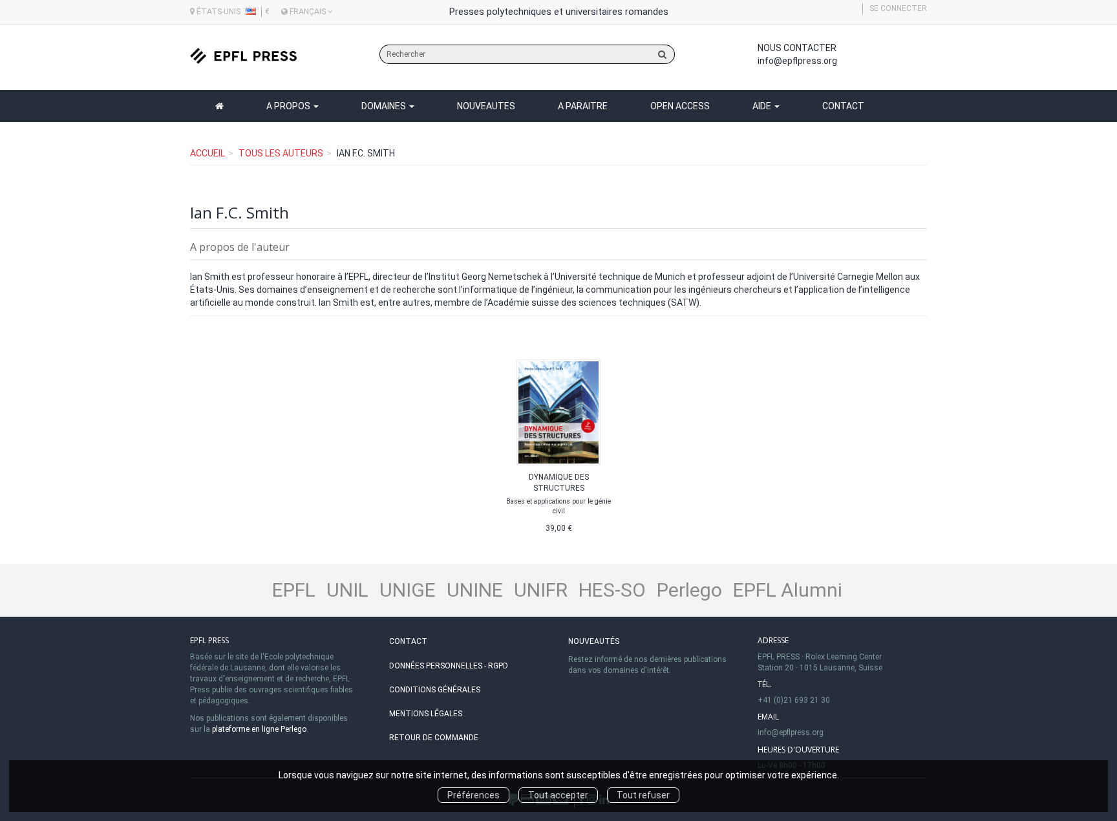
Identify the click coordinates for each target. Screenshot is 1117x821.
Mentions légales (425, 713)
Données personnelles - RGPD (448, 665)
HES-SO (612, 590)
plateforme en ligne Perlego (259, 729)
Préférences (473, 795)
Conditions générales (434, 689)
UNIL (347, 590)
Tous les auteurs (281, 153)
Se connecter (898, 8)
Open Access (680, 106)
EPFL (293, 590)
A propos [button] (289, 106)
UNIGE (407, 590)
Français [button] (308, 11)
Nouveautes (486, 106)
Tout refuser (643, 795)
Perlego (689, 590)
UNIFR (541, 590)
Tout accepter (558, 795)
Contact (843, 106)
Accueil (207, 153)
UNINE (475, 590)
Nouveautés (593, 641)
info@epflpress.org (797, 61)
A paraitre (583, 106)
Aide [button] (762, 106)
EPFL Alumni (787, 590)
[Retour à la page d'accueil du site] (243, 56)
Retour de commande (433, 737)
